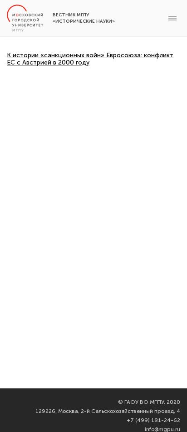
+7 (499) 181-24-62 (153, 420)
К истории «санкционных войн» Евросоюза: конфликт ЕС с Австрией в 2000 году (90, 58)
